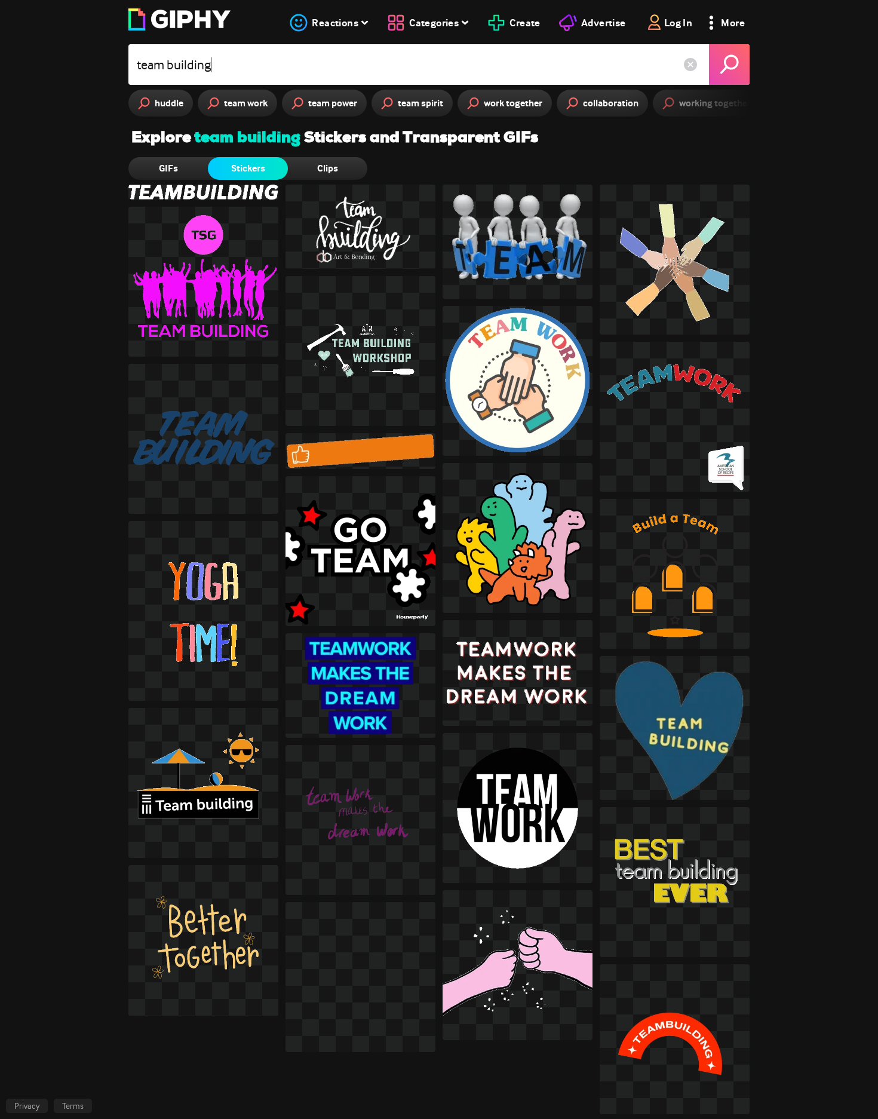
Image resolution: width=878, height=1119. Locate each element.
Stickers (248, 168)
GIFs (168, 168)
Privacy (26, 1106)
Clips (327, 168)
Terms (73, 1106)
